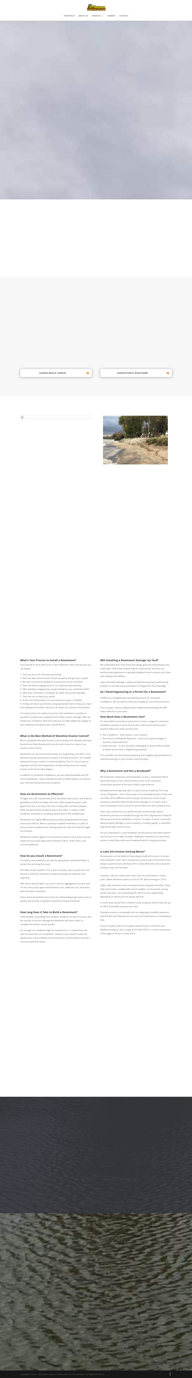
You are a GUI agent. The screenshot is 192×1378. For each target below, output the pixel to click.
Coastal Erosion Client (51, 259)
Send (165, 1348)
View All (96, 1190)
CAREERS (111, 16)
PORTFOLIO (69, 16)
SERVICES (96, 16)
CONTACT (123, 16)
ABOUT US (83, 16)
